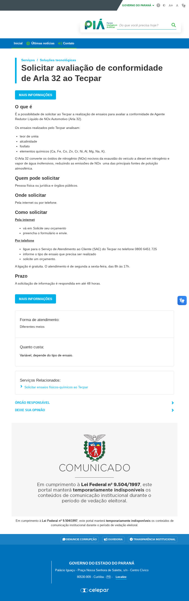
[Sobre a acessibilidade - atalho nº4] (158, 5)
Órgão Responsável (32, 402)
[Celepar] (94, 590)
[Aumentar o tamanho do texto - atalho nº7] (170, 5)
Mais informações (35, 95)
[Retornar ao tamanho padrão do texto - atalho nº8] (177, 5)
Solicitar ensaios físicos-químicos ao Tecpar (56, 387)
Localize (121, 577)
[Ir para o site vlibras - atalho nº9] (183, 5)
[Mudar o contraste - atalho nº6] (164, 5)
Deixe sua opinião (30, 410)
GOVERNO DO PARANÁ (137, 5)
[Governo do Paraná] (29, 558)
